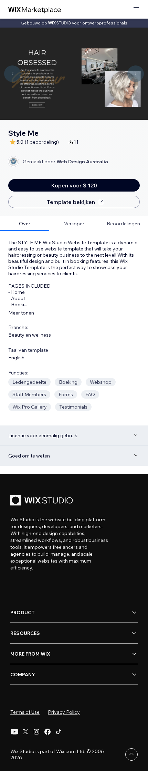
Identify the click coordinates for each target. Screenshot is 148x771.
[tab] (24, 223)
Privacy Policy (64, 712)
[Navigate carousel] (12, 73)
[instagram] (36, 732)
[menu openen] (136, 9)
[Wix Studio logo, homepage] (42, 501)
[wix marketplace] (34, 9)
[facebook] (47, 732)
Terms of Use (25, 712)
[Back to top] (131, 754)
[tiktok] (58, 732)
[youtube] (14, 732)
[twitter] (25, 732)
